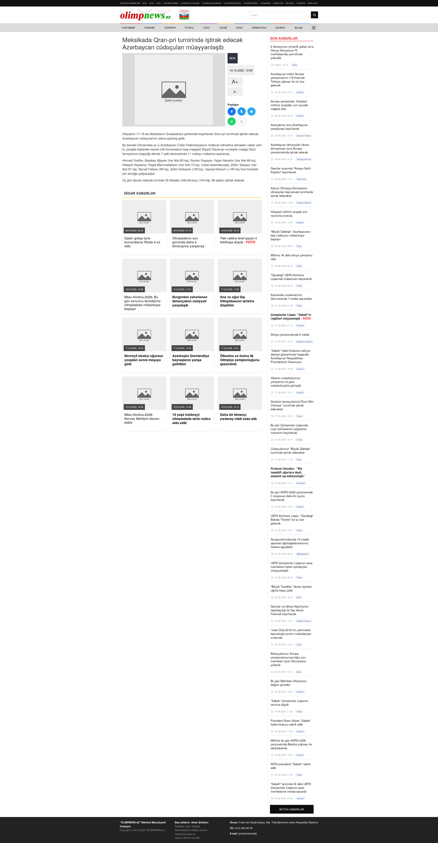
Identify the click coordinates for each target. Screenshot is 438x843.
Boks (239, 27)
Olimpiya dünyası (232, 3)
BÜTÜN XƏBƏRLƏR (291, 809)
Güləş (223, 27)
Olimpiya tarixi (171, 3)
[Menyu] (313, 27)
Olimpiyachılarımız (211, 3)
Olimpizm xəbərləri (130, 3)
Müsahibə (266, 3)
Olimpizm (170, 27)
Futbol (189, 27)
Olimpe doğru (251, 3)
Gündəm (149, 27)
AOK (152, 3)
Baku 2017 (313, 3)
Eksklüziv (278, 3)
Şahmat (280, 27)
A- (235, 91)
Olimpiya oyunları (190, 3)
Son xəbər (128, 27)
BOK (145, 3)
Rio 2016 (290, 3)
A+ (235, 81)
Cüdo (206, 27)
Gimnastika (259, 27)
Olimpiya (301, 3)
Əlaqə (298, 27)
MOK (158, 3)
